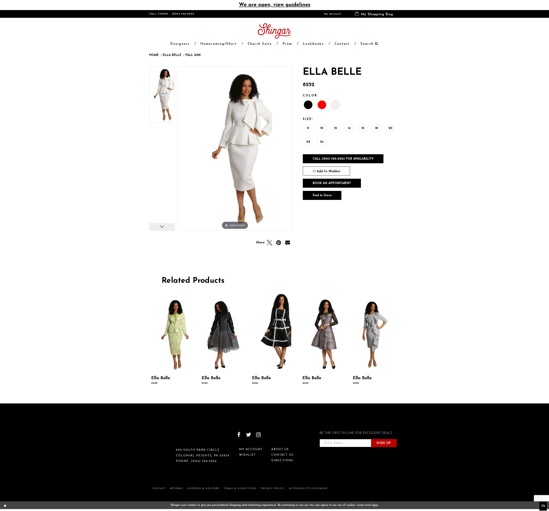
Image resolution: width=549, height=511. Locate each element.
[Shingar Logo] (167, 437)
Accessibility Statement (308, 488)
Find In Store (322, 195)
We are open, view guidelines (274, 4)
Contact (159, 488)
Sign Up (384, 443)
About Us (280, 449)
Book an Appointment (332, 183)
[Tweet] (269, 242)
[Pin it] (278, 242)
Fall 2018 (193, 55)
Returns (176, 488)
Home (154, 55)
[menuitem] (332, 14)
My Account (332, 14)
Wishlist (247, 455)
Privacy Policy (273, 488)
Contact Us (282, 455)
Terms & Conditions (240, 488)
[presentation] (174, 333)
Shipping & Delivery (203, 488)
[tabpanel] (162, 96)
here (375, 505)
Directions (282, 460)
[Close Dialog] (5, 506)
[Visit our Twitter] (248, 434)
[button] (374, 14)
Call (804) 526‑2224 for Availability (343, 158)
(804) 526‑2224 (183, 14)
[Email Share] (287, 242)
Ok (543, 506)
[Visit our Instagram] (258, 434)
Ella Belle (172, 55)
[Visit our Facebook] (238, 434)
